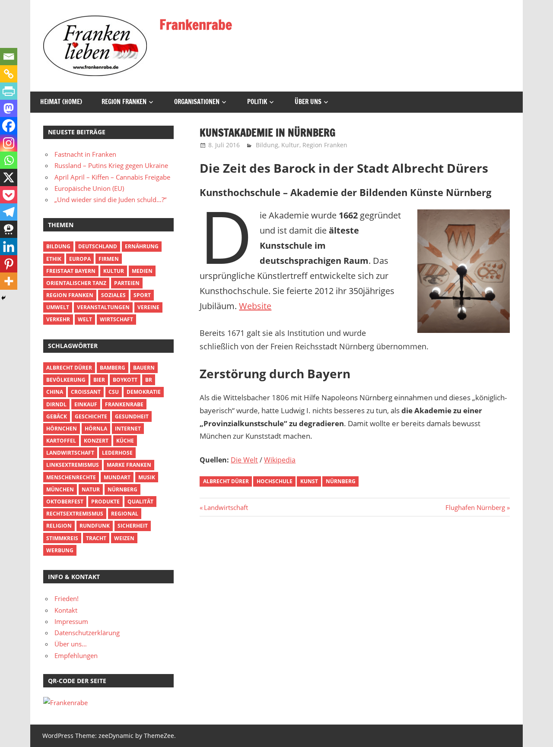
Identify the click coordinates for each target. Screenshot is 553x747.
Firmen (109, 259)
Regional (124, 513)
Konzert (96, 440)
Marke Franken (129, 464)
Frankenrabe (195, 25)
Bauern (144, 367)
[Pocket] (8, 194)
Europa (80, 259)
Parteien (127, 283)
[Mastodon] (8, 108)
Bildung (267, 145)
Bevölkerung (66, 379)
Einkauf (85, 404)
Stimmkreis (62, 538)
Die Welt (244, 460)
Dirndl (56, 404)
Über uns (308, 101)
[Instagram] (8, 143)
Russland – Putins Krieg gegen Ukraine (111, 165)
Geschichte (91, 416)
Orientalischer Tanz (76, 283)
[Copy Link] (8, 73)
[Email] (8, 56)
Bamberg (112, 367)
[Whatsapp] (8, 160)
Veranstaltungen (103, 307)
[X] (8, 177)
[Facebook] (8, 125)
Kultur (290, 145)
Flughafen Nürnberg (475, 507)
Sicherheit (133, 525)
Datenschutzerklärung (87, 632)
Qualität (140, 501)
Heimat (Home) (61, 101)
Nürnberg (341, 481)
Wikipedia (280, 460)
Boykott (125, 379)
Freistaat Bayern (70, 271)
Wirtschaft (116, 319)
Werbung (59, 550)
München (60, 489)
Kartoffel (61, 440)
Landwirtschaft (225, 507)
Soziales (113, 295)
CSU (113, 392)
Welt (85, 319)
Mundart (117, 477)
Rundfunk (94, 525)
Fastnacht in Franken (85, 154)
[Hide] (3, 297)
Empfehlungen (76, 655)
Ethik (53, 259)
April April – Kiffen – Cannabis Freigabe (112, 177)
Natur (91, 489)
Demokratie (144, 392)
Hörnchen (61, 428)
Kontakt (65, 610)
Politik (257, 101)
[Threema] (8, 229)
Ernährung (142, 246)
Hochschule (274, 481)
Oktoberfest (64, 501)
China (54, 392)
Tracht (96, 538)
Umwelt (57, 307)
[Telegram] (8, 212)
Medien (142, 271)
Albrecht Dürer (226, 481)
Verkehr (58, 319)
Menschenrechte (71, 477)
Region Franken (124, 101)
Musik (146, 477)
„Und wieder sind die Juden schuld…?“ (110, 199)
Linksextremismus (72, 464)
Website (255, 306)
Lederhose (117, 452)
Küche (125, 440)
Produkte (105, 501)
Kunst (309, 481)
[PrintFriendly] (8, 91)
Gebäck (56, 416)
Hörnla (96, 428)
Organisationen (196, 101)
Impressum (71, 621)
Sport (142, 295)
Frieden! (66, 598)
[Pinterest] (8, 263)
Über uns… (70, 643)
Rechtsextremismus (74, 513)
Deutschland (97, 246)
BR (148, 379)
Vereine (148, 307)
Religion (59, 525)
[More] (8, 281)
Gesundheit (132, 416)
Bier (99, 379)
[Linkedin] (8, 246)
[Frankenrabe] (65, 702)
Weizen (124, 538)
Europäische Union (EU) (89, 188)
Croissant (86, 392)
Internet (128, 428)
